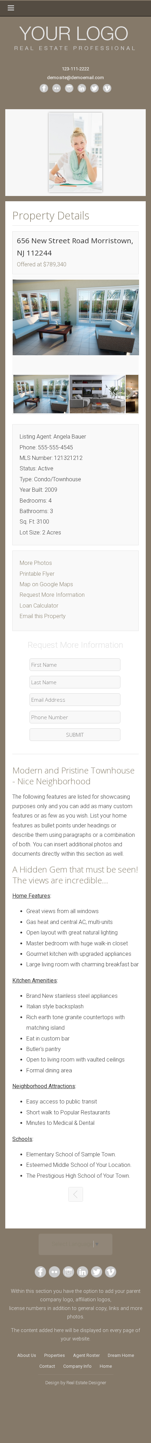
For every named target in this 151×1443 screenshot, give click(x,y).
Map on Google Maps (46, 584)
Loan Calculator (39, 605)
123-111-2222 (75, 68)
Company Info (77, 1366)
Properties (54, 1355)
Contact (47, 1366)
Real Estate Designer (86, 1382)
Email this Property (43, 616)
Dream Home (121, 1355)
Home (106, 1366)
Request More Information (52, 594)
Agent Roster (86, 1355)
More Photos (36, 563)
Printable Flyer (37, 573)
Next (128, 326)
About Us (26, 1355)
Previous (23, 326)
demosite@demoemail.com (75, 77)
